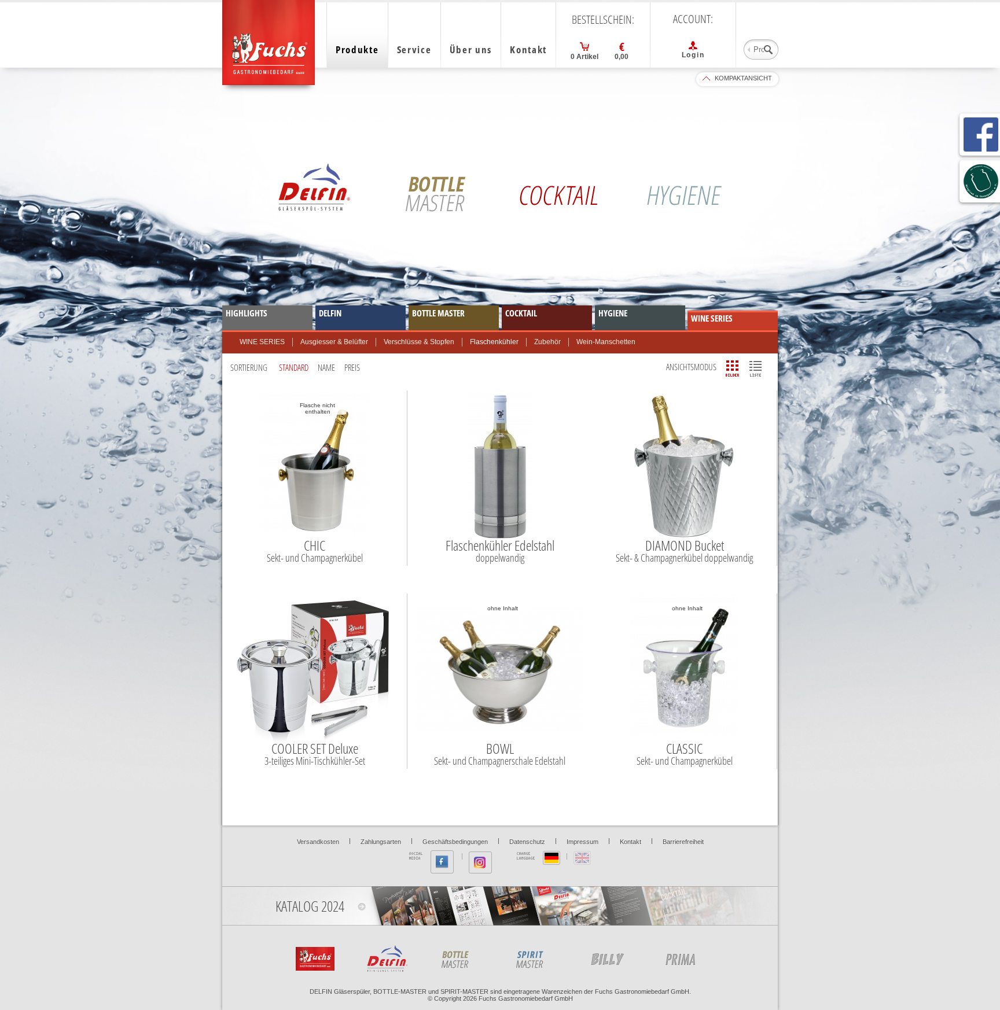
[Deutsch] (551, 858)
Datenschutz (527, 841)
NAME (326, 367)
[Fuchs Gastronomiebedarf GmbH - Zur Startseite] (268, 42)
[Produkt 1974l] (538, 957)
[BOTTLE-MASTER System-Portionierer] (687, 957)
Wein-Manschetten (605, 342)
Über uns (471, 49)
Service (414, 49)
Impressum (582, 841)
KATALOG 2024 (309, 906)
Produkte (357, 49)
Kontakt (528, 49)
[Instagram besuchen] (480, 862)
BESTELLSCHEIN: (603, 19)
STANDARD (293, 367)
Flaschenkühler (494, 342)
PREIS (352, 367)
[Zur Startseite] (314, 957)
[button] (733, 368)
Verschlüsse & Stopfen (419, 342)
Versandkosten (318, 841)
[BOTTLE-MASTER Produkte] (463, 957)
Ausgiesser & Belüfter (334, 342)
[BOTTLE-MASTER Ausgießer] (612, 957)
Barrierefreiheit (683, 841)
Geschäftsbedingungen (455, 841)
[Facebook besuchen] (442, 861)
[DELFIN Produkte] (388, 957)
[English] (582, 858)
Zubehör (547, 342)
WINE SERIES (262, 342)
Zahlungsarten (381, 841)
